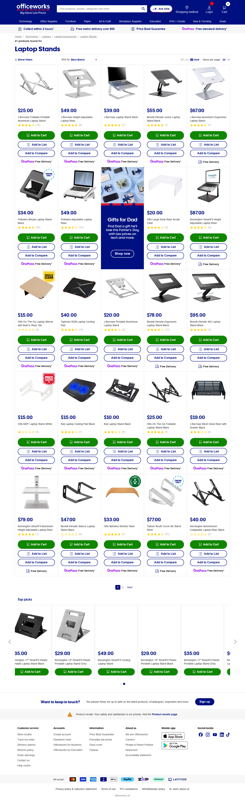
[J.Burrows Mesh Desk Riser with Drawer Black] (209, 390)
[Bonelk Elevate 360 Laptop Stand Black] (209, 288)
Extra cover (95, 744)
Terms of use (108, 789)
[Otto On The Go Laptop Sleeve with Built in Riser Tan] (36, 288)
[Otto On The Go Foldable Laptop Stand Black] (166, 390)
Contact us (23, 760)
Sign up (204, 701)
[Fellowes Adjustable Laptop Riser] (79, 186)
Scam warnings (26, 755)
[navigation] (25, 21)
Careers (130, 739)
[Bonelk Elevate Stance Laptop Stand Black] (79, 492)
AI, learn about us (179, 789)
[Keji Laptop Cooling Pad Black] (79, 390)
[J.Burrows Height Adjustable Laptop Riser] (79, 83)
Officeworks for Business (67, 744)
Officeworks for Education (68, 750)
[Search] (143, 8)
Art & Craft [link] (105, 21)
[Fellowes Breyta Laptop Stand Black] (36, 186)
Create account (62, 734)
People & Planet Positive (139, 744)
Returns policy (25, 750)
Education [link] (155, 21)
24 (224, 59)
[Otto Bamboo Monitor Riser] (122, 492)
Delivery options (26, 744)
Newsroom (132, 750)
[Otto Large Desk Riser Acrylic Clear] (166, 186)
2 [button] (123, 587)
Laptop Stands (88, 36)
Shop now (122, 253)
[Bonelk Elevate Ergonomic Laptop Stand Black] (166, 288)
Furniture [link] (70, 21)
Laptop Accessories (66, 36)
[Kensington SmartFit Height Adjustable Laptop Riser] (209, 186)
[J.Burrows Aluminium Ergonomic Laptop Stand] (209, 83)
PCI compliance (129, 789)
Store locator (24, 734)
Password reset (62, 739)
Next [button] (129, 587)
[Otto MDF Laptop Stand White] (36, 390)
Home (18, 36)
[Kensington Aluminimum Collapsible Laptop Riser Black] (209, 492)
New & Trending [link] (202, 21)
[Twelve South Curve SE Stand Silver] (166, 492)
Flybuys (93, 750)
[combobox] (102, 8)
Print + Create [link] (177, 21)
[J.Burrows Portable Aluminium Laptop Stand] (122, 288)
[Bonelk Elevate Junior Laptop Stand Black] (166, 83)
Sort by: (66, 59)
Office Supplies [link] (48, 21)
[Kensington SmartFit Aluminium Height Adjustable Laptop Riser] (36, 492)
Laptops (46, 36)
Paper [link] (87, 21)
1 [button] (118, 587)
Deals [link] (223, 21)
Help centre (23, 765)
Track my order (26, 739)
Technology (31, 36)
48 (228, 59)
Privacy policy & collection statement (76, 789)
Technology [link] (25, 21)
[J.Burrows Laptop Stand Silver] (122, 83)
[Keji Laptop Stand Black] (122, 390)
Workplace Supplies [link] (130, 21)
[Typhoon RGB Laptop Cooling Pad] (79, 288)
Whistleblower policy (153, 789)
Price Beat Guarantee (101, 734)
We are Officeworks (137, 734)
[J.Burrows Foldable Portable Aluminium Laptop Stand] (36, 83)
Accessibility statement (138, 755)
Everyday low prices (100, 739)
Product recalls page (164, 714)
